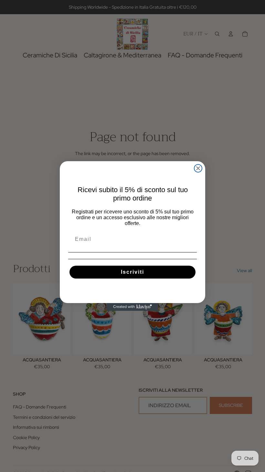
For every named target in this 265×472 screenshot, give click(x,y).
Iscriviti (132, 272)
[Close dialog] (198, 168)
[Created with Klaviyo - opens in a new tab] (132, 307)
